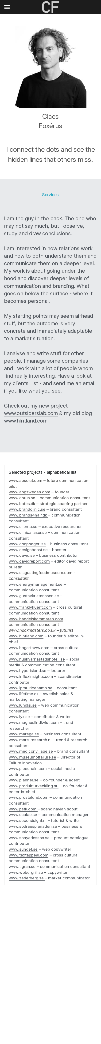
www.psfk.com (22, 809)
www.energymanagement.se (35, 584)
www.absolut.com (25, 480)
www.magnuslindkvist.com (34, 722)
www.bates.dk (22, 503)
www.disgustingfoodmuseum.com (40, 572)
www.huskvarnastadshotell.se (37, 659)
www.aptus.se (22, 497)
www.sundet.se (23, 849)
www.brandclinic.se (27, 509)
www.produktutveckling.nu (33, 786)
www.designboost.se (28, 549)
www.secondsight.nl (28, 820)
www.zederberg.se (27, 878)
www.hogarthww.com (29, 647)
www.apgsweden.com (29, 492)
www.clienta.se (23, 526)
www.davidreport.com (29, 561)
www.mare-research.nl (30, 739)
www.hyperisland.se (27, 670)
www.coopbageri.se (27, 544)
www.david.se (22, 555)
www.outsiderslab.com (31, 413)
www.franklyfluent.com (30, 607)
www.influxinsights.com (31, 676)
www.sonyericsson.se (29, 837)
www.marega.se (24, 734)
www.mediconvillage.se (31, 751)
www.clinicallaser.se (28, 532)
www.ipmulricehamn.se (30, 688)
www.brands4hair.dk (28, 515)
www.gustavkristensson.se (34, 595)
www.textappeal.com (28, 855)
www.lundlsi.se (23, 705)
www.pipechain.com (28, 768)
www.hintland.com (25, 421)
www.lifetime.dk (24, 693)
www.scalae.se (23, 814)
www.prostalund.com (28, 797)
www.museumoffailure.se (32, 757)
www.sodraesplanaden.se (33, 826)
